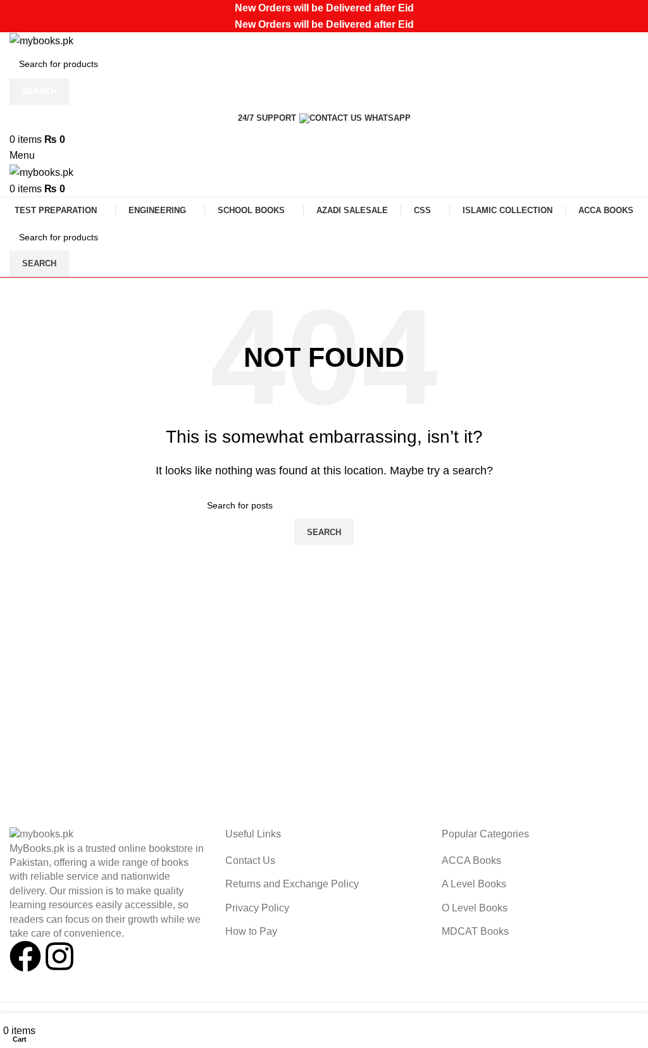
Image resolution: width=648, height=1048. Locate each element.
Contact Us (250, 860)
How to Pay (251, 931)
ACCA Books (471, 860)
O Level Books (475, 908)
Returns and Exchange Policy (292, 883)
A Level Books (474, 883)
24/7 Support (267, 118)
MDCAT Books (475, 931)
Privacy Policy (257, 908)
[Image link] (41, 834)
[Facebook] (25, 956)
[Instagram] (59, 956)
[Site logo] (41, 40)
